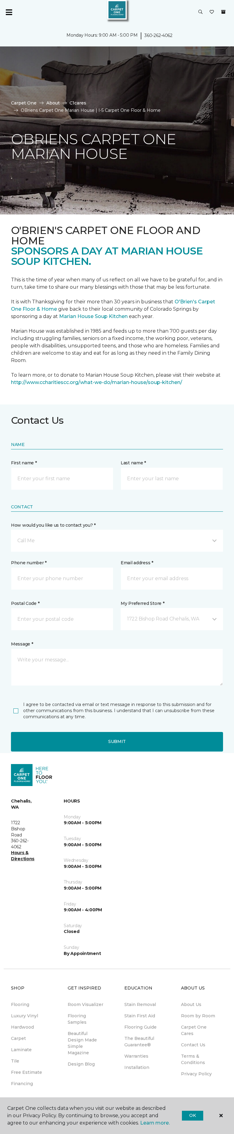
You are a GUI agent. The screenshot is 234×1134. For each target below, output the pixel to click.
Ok (192, 1115)
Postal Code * (25, 603)
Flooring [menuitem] (20, 1004)
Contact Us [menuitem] (193, 1045)
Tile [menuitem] (15, 1061)
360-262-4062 (158, 35)
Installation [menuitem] (136, 1067)
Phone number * (29, 563)
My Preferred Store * (142, 603)
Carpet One (24, 103)
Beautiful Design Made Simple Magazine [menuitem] (82, 1043)
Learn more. (155, 1123)
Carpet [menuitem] (18, 1038)
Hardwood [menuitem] (22, 1027)
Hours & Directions (22, 855)
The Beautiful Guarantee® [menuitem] (139, 1042)
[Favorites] (212, 12)
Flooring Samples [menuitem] (77, 1019)
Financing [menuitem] (22, 1083)
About (53, 103)
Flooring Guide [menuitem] (140, 1027)
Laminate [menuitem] (21, 1049)
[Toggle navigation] (9, 12)
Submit (117, 741)
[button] (200, 12)
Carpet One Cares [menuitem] (194, 1030)
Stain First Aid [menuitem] (139, 1016)
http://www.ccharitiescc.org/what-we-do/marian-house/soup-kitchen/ (96, 382)
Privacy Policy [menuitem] (196, 1074)
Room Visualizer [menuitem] (85, 1004)
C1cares (77, 103)
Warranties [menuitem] (136, 1056)
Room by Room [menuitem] (198, 1016)
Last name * (133, 463)
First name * (24, 463)
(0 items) (223, 12)
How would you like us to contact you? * (53, 525)
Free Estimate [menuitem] (26, 1072)
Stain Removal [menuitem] (140, 1004)
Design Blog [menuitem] (81, 1064)
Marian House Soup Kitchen (93, 316)
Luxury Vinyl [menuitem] (24, 1016)
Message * (22, 644)
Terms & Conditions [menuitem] (193, 1059)
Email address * (137, 563)
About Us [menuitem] (191, 1004)
